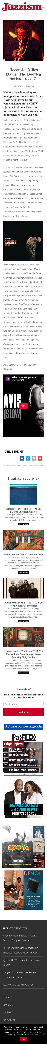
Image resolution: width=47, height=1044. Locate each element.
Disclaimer (8, 1005)
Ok (23, 1039)
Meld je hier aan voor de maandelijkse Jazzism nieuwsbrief (23, 696)
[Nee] (43, 1034)
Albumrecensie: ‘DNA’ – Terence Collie (23, 554)
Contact (7, 997)
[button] (22, 458)
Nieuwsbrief (9, 1020)
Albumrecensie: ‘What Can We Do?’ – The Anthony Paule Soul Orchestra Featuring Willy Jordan (23, 654)
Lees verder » (23, 524)
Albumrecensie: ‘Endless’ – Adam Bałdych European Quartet (23, 510)
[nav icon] (43, 6)
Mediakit (7, 1012)
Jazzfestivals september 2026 (18, 984)
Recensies (30, 86)
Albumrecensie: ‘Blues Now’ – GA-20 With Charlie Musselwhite (23, 604)
